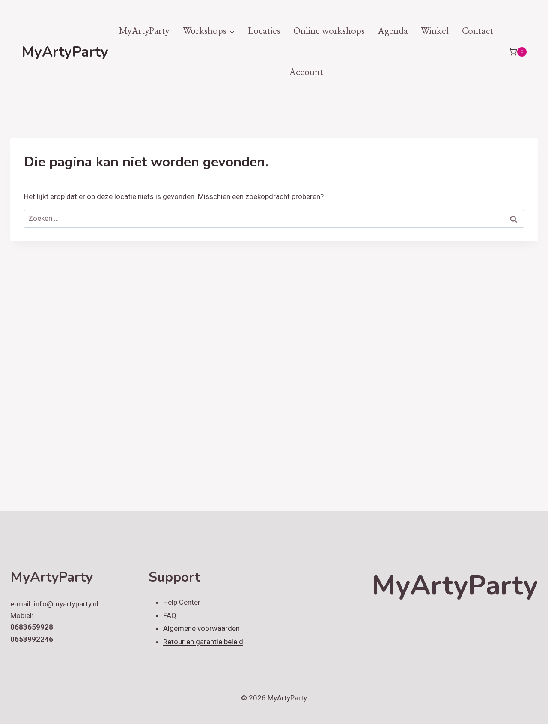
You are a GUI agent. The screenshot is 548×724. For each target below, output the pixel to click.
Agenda (393, 31)
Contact (478, 31)
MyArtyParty (144, 31)
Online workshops (329, 31)
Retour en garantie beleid (203, 641)
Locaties (264, 31)
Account (306, 72)
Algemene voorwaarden (201, 628)
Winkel (435, 31)
